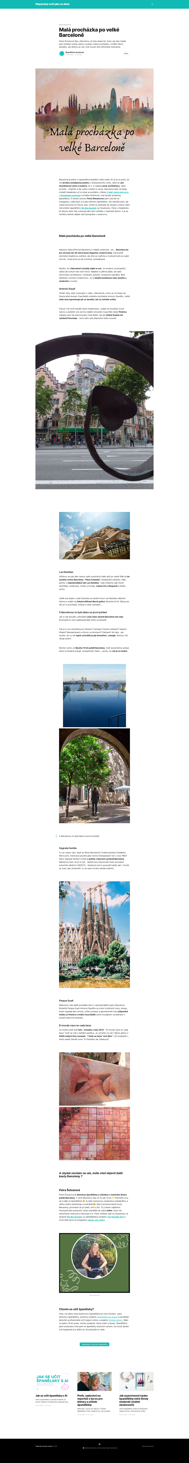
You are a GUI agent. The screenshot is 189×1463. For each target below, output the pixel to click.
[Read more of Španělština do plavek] (62, 53)
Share (126, 53)
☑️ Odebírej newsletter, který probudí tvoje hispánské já (100, 1448)
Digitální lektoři (115, 1320)
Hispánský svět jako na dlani (52, 4)
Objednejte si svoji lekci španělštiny (94, 1344)
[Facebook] (99, 1444)
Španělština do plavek (75, 52)
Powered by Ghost (148, 1446)
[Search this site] (152, 4)
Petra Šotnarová (65, 25)
